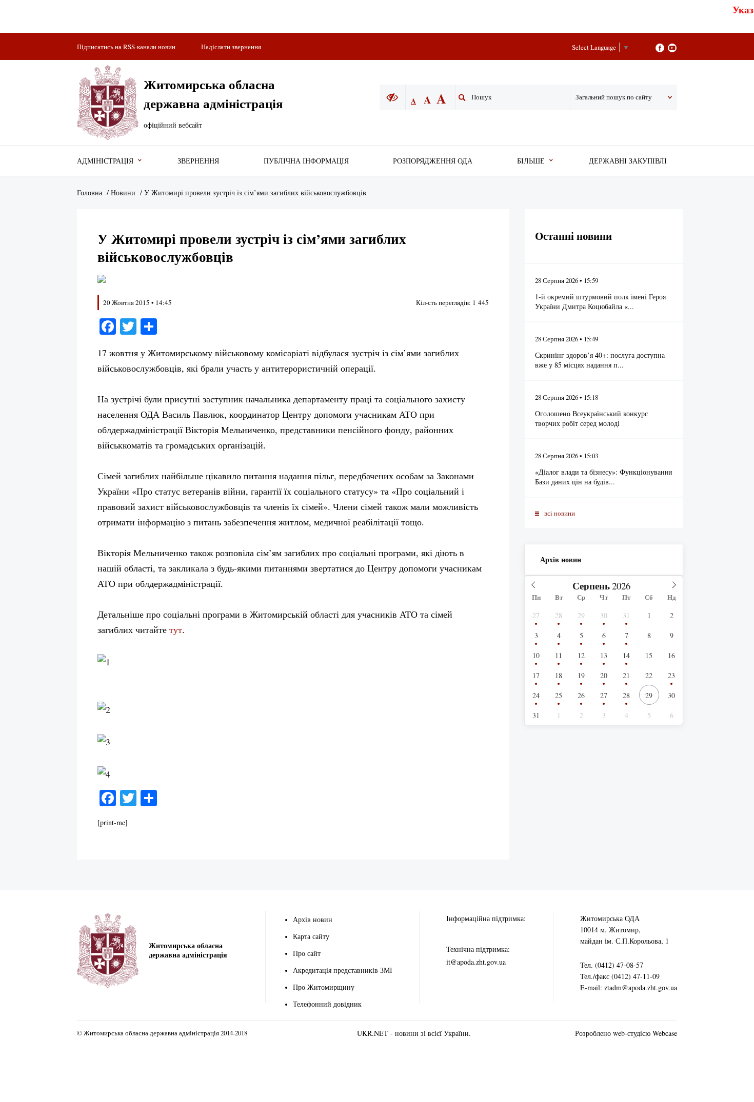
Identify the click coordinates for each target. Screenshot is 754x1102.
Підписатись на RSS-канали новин (126, 46)
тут (175, 629)
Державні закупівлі (628, 161)
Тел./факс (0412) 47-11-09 (620, 976)
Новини (123, 192)
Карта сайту (311, 936)
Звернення (198, 161)
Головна (89, 192)
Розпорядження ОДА (432, 161)
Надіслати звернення (231, 46)
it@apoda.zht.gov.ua (476, 962)
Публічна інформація (306, 161)
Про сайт (307, 953)
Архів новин (560, 559)
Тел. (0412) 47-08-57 (611, 965)
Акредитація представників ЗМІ (342, 970)
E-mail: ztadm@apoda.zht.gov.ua (628, 987)
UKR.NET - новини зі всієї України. (414, 1033)
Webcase (664, 1033)
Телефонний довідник (327, 1004)
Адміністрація (105, 161)
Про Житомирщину (323, 987)
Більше (531, 161)
